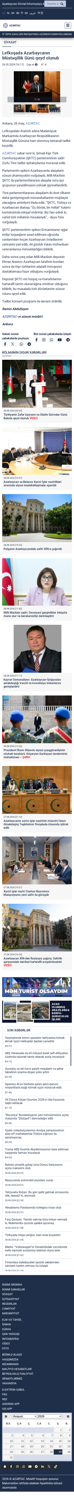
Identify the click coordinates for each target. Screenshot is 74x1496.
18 (22, 1446)
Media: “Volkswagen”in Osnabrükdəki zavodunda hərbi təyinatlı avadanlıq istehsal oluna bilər (36, 1248)
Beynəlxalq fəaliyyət (17, 1373)
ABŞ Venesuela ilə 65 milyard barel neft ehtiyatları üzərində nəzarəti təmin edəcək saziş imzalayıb (36, 1054)
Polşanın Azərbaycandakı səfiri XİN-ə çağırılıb (33, 549)
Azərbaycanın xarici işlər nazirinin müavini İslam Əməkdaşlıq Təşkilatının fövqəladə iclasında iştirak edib (36, 824)
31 (11, 1457)
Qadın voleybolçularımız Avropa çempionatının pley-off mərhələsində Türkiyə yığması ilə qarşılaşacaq (34, 1134)
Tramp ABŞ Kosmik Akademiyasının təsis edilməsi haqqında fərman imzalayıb (37, 1151)
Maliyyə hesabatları (17, 1369)
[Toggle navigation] (66, 25)
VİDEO (6, 1343)
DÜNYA (6, 1329)
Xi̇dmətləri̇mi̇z (12, 1378)
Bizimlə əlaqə (12, 1354)
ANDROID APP (10, 1404)
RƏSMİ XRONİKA (12, 1284)
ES (26, 13)
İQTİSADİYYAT (10, 1299)
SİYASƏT (10, 42)
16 (69, 1441)
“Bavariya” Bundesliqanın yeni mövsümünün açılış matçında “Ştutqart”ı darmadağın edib (37, 1116)
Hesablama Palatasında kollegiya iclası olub (33, 1207)
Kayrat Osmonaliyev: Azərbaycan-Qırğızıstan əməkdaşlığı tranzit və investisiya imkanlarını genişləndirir (32, 683)
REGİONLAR (9, 1303)
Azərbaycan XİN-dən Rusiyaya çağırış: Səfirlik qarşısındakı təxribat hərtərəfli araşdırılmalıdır (33, 962)
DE (17, 13)
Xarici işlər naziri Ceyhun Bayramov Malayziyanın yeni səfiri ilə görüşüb (26, 893)
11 (22, 1441)
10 (11, 1441)
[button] (37, 86)
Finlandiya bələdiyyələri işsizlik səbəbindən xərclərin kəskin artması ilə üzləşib (32, 1264)
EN (12, 13)
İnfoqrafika (10, 1339)
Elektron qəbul (13, 1389)
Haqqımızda (10, 1359)
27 (42, 1451)
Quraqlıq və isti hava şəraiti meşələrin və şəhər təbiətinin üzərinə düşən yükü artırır (34, 1070)
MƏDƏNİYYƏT (10, 1313)
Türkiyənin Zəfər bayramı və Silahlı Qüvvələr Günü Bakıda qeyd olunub (35, 416)
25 (22, 1451)
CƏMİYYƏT (8, 1308)
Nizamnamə (10, 1364)
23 (69, 1446)
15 (60, 1441)
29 (60, 1451)
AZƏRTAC (33, 123)
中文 (40, 13)
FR (22, 13)
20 (42, 1446)
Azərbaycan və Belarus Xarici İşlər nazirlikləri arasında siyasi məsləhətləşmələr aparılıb (32, 483)
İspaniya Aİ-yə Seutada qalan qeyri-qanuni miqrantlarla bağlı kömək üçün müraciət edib (33, 1085)
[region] (38, 1153)
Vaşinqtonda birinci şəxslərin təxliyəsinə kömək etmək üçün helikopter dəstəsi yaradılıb (35, 1039)
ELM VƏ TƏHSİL (12, 1319)
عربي (32, 13)
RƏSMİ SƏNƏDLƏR (13, 1289)
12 (31, 1441)
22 (60, 1446)
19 (31, 1446)
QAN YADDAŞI (10, 1334)
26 (31, 1451)
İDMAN (6, 1324)
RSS (4, 1399)
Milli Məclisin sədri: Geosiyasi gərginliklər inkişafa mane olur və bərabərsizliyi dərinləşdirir (35, 614)
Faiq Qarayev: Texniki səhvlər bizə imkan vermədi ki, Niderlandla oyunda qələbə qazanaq (36, 1221)
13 (42, 1441)
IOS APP (7, 1408)
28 (51, 1451)
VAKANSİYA (9, 1383)
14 (51, 1441)
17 (11, 1446)
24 (11, 1451)
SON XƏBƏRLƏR (18, 1030)
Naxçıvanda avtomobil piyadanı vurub (29, 1180)
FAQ (4, 1394)
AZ (3, 13)
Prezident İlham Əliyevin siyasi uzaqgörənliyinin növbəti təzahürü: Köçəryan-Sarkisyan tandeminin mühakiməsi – (35, 753)
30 (69, 1451)
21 (51, 1446)
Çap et (30, 64)
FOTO (5, 1348)
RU (8, 13)
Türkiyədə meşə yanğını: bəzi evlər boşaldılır (33, 1235)
